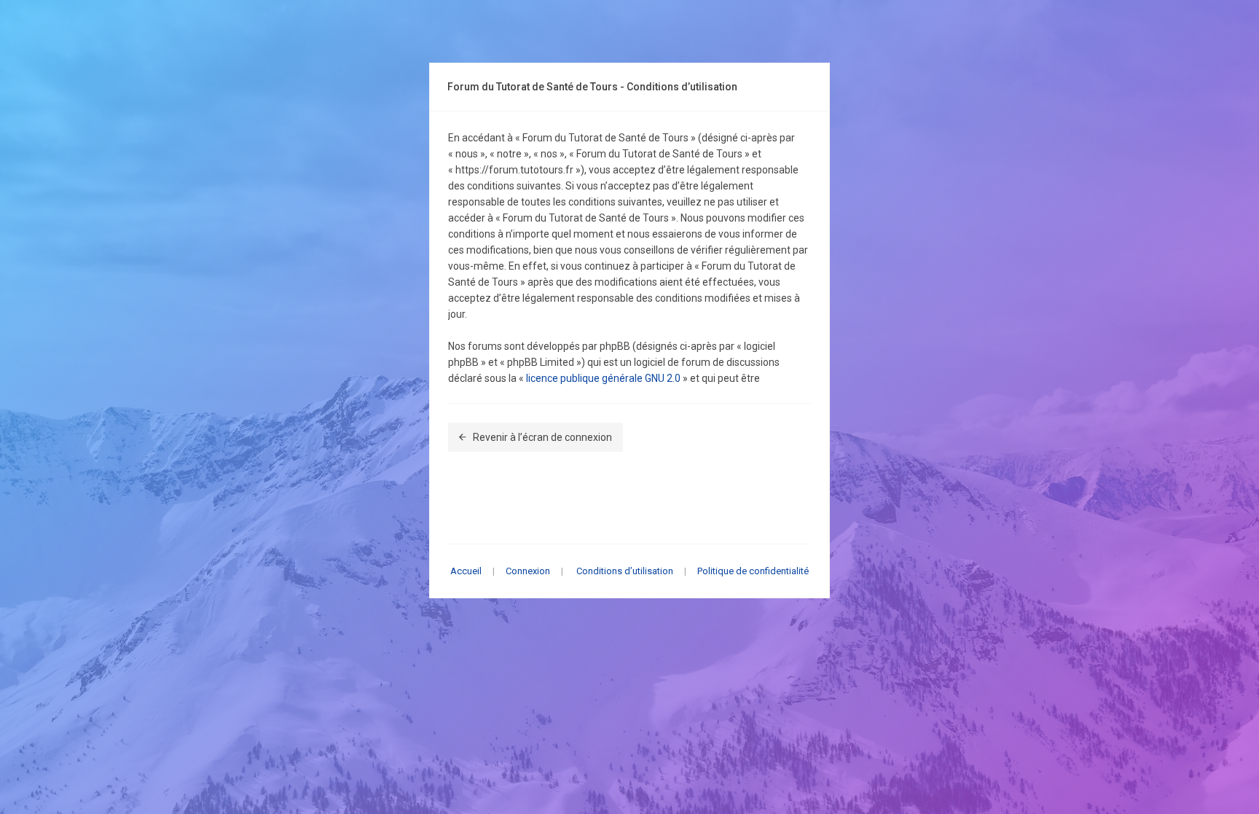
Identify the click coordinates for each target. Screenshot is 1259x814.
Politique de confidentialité (753, 571)
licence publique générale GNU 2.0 (603, 378)
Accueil (466, 571)
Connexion (528, 571)
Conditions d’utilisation (624, 571)
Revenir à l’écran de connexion (542, 437)
